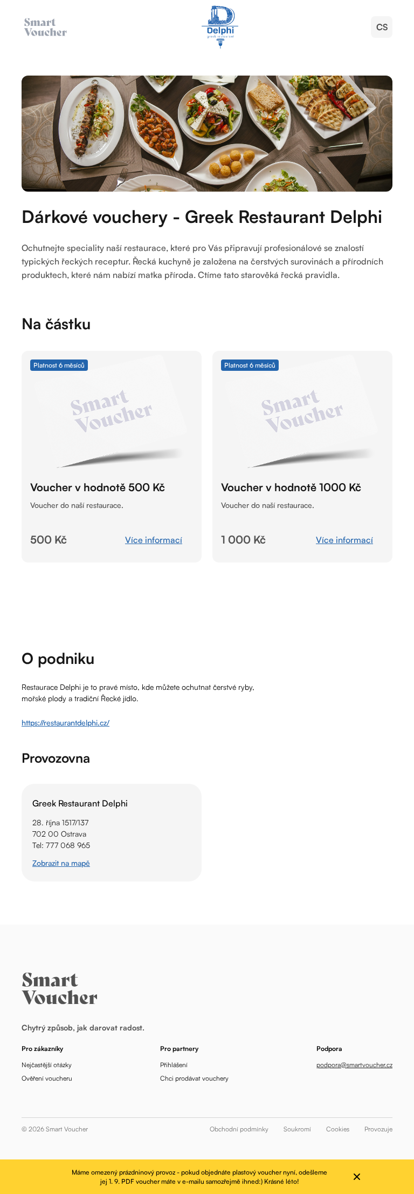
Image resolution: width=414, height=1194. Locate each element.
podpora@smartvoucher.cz (354, 1065)
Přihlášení (174, 1065)
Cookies (337, 1129)
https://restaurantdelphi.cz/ (65, 722)
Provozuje (378, 1129)
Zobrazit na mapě (61, 862)
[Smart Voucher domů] (220, 27)
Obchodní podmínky (239, 1129)
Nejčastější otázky (47, 1065)
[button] (381, 27)
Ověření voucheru (47, 1078)
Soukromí (297, 1129)
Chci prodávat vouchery (194, 1078)
